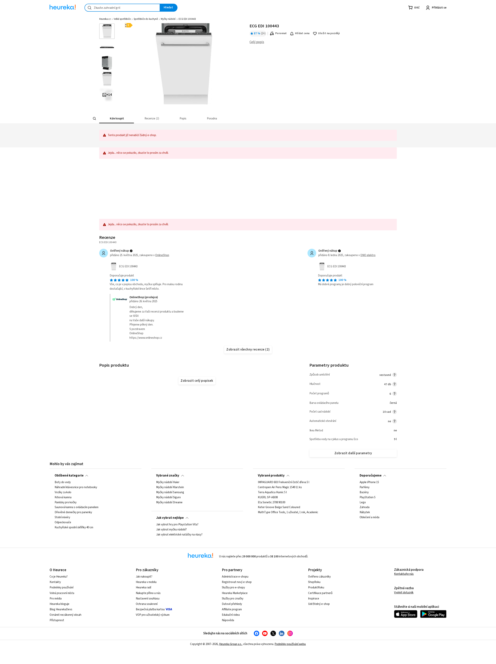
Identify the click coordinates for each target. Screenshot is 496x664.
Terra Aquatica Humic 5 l (272, 492)
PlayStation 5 (367, 497)
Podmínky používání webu (290, 644)
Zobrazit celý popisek (197, 380)
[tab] (116, 118)
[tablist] (228, 118)
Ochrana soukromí (147, 604)
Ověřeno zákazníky (319, 577)
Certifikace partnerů (320, 593)
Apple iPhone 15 (369, 482)
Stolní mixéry (62, 517)
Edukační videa (231, 615)
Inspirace (313, 599)
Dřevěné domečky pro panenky (73, 513)
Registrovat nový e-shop (237, 582)
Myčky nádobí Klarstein (170, 487)
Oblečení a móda (369, 517)
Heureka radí (143, 587)
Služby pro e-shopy (233, 587)
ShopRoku (314, 582)
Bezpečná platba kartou (150, 609)
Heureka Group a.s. (230, 644)
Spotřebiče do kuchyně (146, 19)
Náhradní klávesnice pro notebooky (76, 487)
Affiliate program (232, 609)
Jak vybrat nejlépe (170, 517)
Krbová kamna (63, 497)
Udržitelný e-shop (319, 604)
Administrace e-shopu (235, 577)
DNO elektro (367, 255)
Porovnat (281, 33)
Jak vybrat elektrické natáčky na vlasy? (179, 535)
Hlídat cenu (302, 33)
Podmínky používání (61, 587)
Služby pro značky (232, 599)
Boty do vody (63, 482)
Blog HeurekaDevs (61, 609)
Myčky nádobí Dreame (169, 502)
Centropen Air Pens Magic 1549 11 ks (280, 487)
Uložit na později (329, 33)
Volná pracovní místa (62, 593)
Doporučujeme (370, 475)
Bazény (364, 492)
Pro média (56, 599)
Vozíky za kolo (63, 492)
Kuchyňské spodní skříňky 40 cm (74, 527)
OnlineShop (162, 255)
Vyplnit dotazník (403, 593)
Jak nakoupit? (144, 577)
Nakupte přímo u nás (148, 593)
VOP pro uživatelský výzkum (153, 615)
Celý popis (257, 42)
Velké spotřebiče (122, 19)
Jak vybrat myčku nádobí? (171, 530)
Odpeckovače (63, 522)
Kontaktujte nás (404, 574)
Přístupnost (57, 620)
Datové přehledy (232, 604)
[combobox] (122, 8)
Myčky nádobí (168, 19)
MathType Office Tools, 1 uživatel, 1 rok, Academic (288, 513)
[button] (116, 118)
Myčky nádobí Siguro (168, 497)
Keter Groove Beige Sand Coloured (279, 507)
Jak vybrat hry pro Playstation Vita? (177, 525)
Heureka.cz (105, 19)
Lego (363, 502)
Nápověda (228, 620)
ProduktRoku (316, 587)
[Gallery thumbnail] (107, 31)
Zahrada (364, 507)
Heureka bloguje (59, 604)
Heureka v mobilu (146, 582)
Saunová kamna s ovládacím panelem (76, 507)
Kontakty (55, 582)
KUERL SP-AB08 (268, 497)
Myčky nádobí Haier (167, 482)
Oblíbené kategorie (69, 475)
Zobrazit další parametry (353, 453)
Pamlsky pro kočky (66, 502)
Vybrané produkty (271, 475)
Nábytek (365, 513)
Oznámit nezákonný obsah (65, 615)
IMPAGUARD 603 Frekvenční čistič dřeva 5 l (283, 482)
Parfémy (364, 487)
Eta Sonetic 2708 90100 (271, 502)
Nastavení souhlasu (147, 599)
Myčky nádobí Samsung (170, 492)
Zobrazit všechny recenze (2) (248, 349)
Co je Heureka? (59, 577)
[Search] (94, 118)
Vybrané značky (167, 475)
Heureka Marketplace (235, 593)
